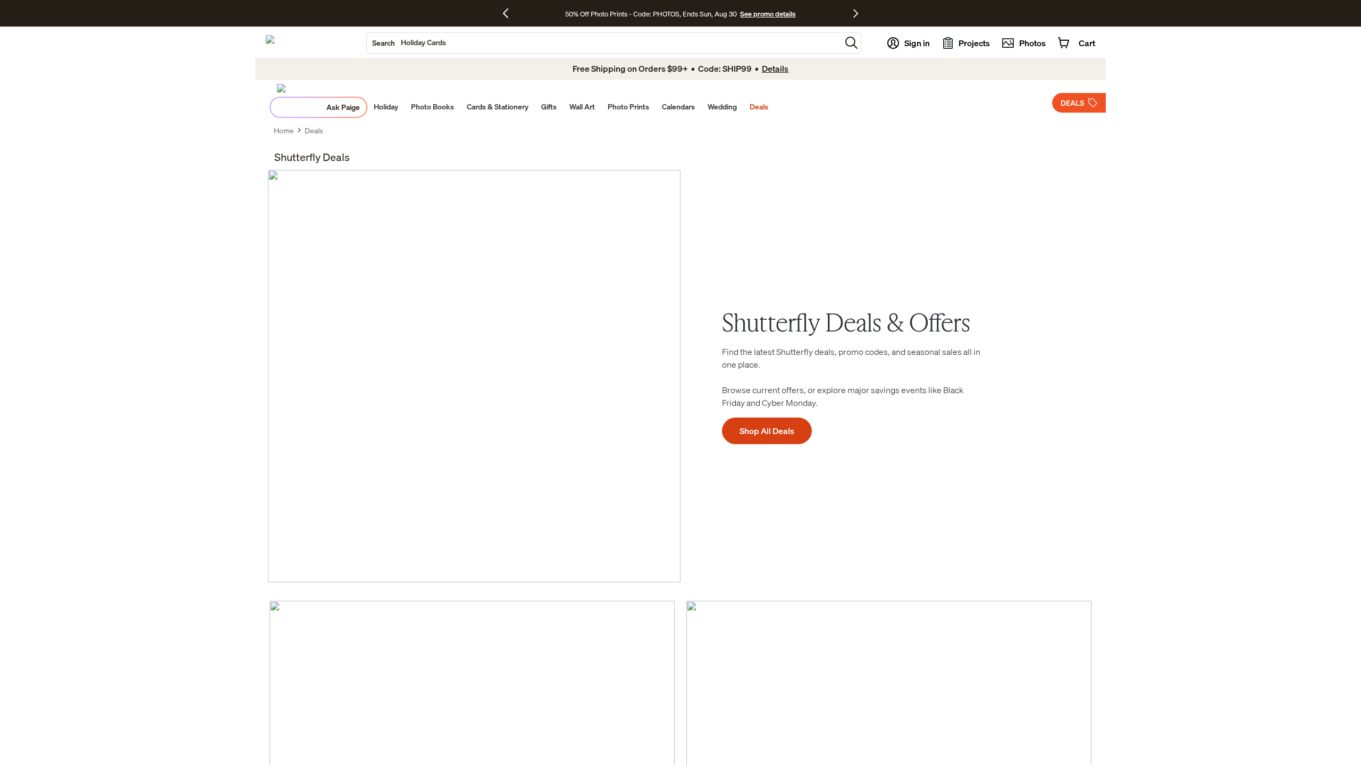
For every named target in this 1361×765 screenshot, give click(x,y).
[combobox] (604, 43)
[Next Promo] (855, 13)
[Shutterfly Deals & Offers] (474, 376)
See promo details (767, 14)
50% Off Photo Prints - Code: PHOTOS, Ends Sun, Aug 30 (651, 14)
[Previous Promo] (509, 13)
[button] (851, 42)
